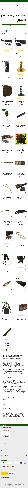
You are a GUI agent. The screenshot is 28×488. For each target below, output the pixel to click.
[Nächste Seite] (11, 31)
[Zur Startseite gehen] (14, 7)
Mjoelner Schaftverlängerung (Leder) (21, 318)
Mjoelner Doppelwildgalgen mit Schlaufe (7, 270)
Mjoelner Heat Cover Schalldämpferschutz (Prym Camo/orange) (7, 294)
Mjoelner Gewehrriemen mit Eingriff (7, 222)
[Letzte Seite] (14, 31)
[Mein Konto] (23, 10)
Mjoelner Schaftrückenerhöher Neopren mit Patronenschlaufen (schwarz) (7, 150)
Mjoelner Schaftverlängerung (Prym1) (7, 246)
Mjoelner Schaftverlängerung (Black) (21, 174)
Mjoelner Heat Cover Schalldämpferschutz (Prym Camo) (21, 126)
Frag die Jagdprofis (18, 0)
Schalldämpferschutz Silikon (21, 294)
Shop (2, 0)
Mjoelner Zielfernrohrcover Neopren (21, 222)
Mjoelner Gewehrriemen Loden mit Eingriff (7, 174)
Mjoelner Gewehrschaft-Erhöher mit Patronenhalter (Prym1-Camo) (21, 198)
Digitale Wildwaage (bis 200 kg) (7, 126)
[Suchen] (17, 10)
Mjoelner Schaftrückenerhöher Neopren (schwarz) (7, 53)
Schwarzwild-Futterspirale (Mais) (21, 102)
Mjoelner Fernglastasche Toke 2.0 (7, 318)
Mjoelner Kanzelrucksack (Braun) (7, 102)
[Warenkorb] (25, 10)
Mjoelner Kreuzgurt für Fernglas (21, 270)
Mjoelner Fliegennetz (7, 77)
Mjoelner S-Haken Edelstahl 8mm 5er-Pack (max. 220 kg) (21, 246)
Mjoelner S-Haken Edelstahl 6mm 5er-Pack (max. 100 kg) (7, 198)
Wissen (5, 0)
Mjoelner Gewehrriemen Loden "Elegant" (7, 343)
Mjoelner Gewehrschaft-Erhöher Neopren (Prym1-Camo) (21, 53)
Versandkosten (20, 484)
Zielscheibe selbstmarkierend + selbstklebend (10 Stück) (21, 150)
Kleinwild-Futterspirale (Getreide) (21, 77)
